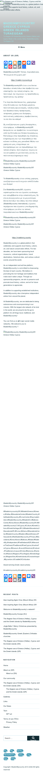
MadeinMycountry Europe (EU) (15, 614)
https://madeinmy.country (21, 237)
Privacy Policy (11, 722)
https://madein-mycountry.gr (21, 80)
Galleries (6, 696)
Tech (5, 710)
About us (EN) (11, 673)
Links (5, 701)
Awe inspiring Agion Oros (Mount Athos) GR (20, 604)
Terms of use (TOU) (10, 719)
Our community (9, 678)
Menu (23, 47)
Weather (6, 727)
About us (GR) (8, 670)
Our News (7, 706)
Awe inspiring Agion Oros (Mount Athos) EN (19, 600)
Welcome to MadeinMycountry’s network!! (19, 609)
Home (5, 665)
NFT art (9, 714)
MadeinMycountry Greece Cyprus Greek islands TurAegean (19, 28)
